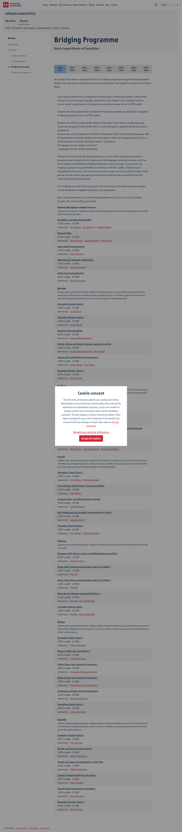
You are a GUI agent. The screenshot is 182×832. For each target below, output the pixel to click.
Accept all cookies (91, 438)
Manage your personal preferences (91, 432)
